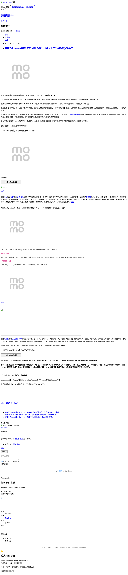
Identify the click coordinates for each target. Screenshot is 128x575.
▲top (2, 448)
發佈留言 (4, 464)
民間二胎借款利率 (7, 403)
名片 (6, 40)
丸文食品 (20, 197)
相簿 (6, 35)
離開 (11, 571)
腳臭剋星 (18, 339)
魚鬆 (2, 191)
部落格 (7, 37)
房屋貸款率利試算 (73, 114)
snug (2, 302)
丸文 (12, 197)
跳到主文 (4, 21)
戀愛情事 (16, 444)
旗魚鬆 (88, 197)
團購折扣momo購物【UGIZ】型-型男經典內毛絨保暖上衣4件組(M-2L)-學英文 (32, 412)
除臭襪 (6, 339)
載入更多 (4, 451)
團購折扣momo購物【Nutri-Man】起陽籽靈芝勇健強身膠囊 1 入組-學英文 (30, 415)
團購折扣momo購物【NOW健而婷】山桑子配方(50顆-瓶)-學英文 (39, 48)
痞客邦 (17, 439)
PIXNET (49, 547)
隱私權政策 (75, 547)
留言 (21, 439)
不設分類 (17, 31)
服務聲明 (83, 547)
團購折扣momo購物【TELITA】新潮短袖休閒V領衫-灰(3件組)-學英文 (29, 417)
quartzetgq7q (5, 427)
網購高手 (7, 15)
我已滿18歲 (5, 571)
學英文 (16, 403)
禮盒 (72, 202)
